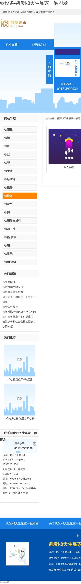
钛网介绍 (8, 326)
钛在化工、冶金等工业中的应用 (19, 296)
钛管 (7, 162)
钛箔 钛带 (10, 237)
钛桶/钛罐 (10, 262)
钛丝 (7, 154)
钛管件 (8, 170)
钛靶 (7, 245)
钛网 (7, 212)
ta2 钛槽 (69, 167)
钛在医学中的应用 (13, 287)
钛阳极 (8, 129)
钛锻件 (8, 187)
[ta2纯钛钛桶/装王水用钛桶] (19, 414)
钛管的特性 (9, 282)
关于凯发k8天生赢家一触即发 (38, 46)
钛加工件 (9, 228)
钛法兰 (8, 204)
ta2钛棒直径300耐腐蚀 (19, 379)
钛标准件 (9, 179)
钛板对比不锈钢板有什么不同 (19, 311)
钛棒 (7, 137)
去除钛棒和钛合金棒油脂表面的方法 (19, 321)
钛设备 (8, 195)
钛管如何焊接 (10, 306)
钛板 (7, 146)
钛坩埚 (8, 253)
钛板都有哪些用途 (13, 292)
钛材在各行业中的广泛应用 (18, 316)
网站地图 (4, 582)
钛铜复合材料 (12, 220)
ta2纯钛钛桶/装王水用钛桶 (20, 418)
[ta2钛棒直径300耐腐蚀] (19, 375)
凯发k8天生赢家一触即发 (13, 46)
